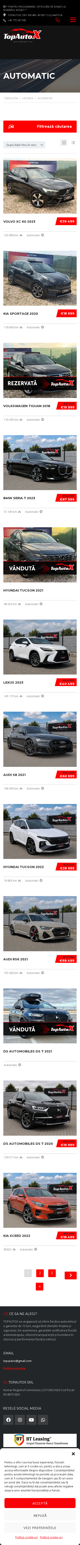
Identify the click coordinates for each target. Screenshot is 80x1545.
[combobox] (24, 144)
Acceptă (39, 1503)
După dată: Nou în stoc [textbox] (21, 145)
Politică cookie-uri (26, 1537)
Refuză (40, 1515)
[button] (73, 1454)
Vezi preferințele (40, 1527)
